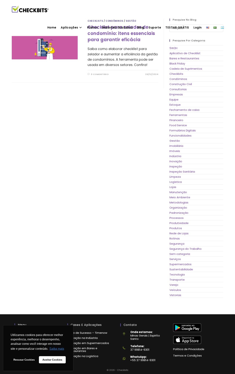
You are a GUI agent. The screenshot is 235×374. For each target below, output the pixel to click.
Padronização (178, 213)
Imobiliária (176, 146)
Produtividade (179, 223)
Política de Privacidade (188, 349)
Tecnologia (177, 274)
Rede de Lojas (179, 233)
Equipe (173, 99)
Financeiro (176, 120)
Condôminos (178, 79)
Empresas (176, 94)
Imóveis (174, 151)
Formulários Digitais (182, 130)
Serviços (175, 259)
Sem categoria (179, 254)
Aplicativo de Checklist (184, 53)
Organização (178, 208)
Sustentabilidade (181, 269)
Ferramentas (178, 115)
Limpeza (175, 177)
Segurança (176, 244)
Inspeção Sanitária (182, 171)
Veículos (175, 290)
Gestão (174, 141)
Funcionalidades (180, 135)
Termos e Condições (187, 355)
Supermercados (180, 264)
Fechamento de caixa (184, 110)
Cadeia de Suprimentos (185, 69)
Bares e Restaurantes (184, 58)
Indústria (175, 156)
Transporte (177, 280)
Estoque (175, 105)
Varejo (173, 285)
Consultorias (178, 89)
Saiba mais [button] (56, 348)
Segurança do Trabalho (185, 249)
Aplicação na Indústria (82, 338)
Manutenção (178, 192)
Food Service (178, 125)
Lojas (172, 187)
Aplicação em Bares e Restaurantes (82, 349)
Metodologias (178, 202)
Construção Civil (180, 84)
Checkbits (176, 74)
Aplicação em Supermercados (88, 343)
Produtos (175, 228)
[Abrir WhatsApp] (225, 364)
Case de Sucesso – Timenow (87, 333)
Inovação (175, 161)
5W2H (173, 48)
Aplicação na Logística (82, 356)
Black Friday (177, 63)
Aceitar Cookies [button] (52, 359)
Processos (176, 218)
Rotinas (174, 238)
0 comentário (100, 74)
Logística (175, 182)
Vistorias (175, 295)
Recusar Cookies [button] (24, 359)
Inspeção (175, 166)
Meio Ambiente (179, 197)
